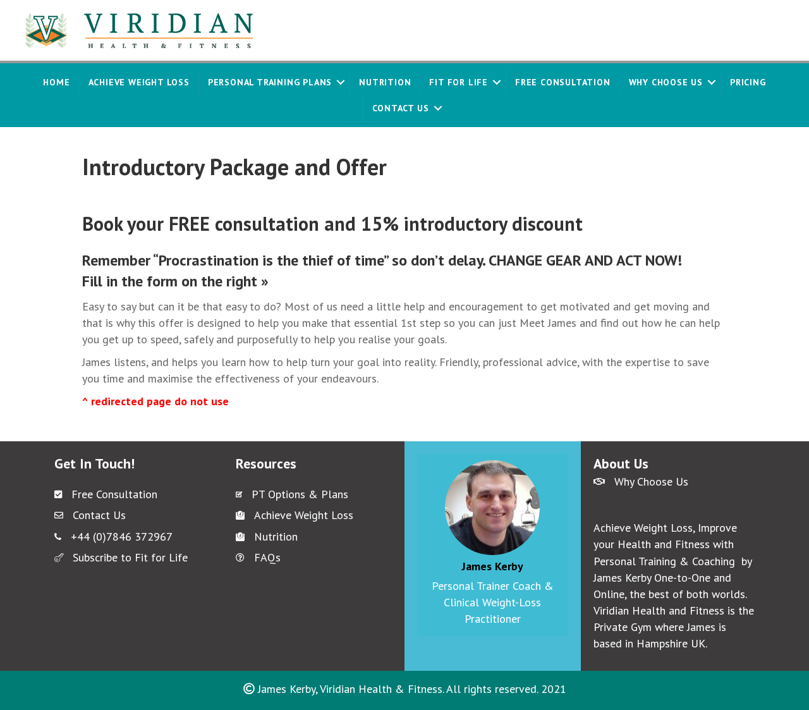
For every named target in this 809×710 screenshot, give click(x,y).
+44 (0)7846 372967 (122, 536)
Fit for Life (458, 82)
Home (56, 82)
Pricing (748, 82)
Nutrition (385, 82)
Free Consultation (563, 82)
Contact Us (400, 108)
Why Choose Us (666, 82)
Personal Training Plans (270, 82)
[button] (341, 82)
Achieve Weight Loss (139, 82)
